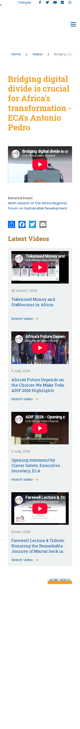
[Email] (42, 224)
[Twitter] (32, 224)
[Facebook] (22, 224)
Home (16, 54)
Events (14, 25)
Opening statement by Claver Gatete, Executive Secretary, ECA (35, 465)
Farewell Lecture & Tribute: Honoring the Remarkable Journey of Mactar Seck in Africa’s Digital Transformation (38, 551)
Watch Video (22, 318)
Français (24, 2)
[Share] (11, 224)
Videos (37, 54)
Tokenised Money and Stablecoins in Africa (33, 302)
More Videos (59, 579)
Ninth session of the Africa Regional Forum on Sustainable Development (37, 206)
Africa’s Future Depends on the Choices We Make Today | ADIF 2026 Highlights (39, 385)
